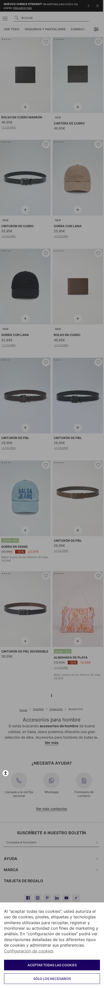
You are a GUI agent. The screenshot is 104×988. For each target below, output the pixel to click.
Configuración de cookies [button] (28, 950)
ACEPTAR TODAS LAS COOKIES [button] (52, 965)
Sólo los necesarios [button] (52, 979)
